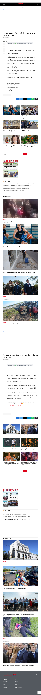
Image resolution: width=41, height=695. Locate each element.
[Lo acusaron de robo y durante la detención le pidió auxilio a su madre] (20, 208)
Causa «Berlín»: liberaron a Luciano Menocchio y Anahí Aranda (13, 190)
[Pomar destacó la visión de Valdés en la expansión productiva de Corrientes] (29, 429)
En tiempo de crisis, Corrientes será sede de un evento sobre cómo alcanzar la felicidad (11, 131)
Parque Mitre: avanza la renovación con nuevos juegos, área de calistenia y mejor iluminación (29, 146)
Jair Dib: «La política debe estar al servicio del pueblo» (12, 517)
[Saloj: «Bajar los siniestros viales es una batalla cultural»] (20, 576)
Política (4, 561)
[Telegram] (4, 51)
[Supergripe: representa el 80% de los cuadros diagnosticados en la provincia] (11, 139)
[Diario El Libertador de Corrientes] (20, 4)
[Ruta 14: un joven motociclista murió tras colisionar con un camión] (20, 311)
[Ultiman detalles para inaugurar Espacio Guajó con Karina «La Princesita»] (29, 442)
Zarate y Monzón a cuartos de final (10, 448)
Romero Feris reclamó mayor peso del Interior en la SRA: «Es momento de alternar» (16, 516)
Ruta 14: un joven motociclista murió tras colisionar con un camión (16, 323)
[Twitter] (4, 46)
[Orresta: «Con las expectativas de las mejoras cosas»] (11, 110)
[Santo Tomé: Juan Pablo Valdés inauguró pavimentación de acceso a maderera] (20, 601)
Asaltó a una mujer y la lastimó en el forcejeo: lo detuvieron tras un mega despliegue (20, 639)
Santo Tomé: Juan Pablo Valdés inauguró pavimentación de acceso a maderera (18, 614)
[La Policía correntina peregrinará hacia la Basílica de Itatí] (29, 124)
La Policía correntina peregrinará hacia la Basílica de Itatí (29, 131)
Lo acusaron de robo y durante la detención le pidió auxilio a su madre (17, 221)
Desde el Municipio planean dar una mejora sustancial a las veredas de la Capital (19, 272)
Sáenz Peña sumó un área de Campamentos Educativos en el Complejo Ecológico (16, 519)
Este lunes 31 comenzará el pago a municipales (10, 435)
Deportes (4, 245)
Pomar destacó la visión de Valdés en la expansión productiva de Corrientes (29, 435)
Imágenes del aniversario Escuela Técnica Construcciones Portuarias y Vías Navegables (29, 117)
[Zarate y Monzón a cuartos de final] (11, 442)
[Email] (4, 49)
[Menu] (4, 4)
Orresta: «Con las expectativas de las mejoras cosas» (10, 116)
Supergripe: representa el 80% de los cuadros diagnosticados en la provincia (11, 146)
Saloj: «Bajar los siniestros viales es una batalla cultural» (14, 588)
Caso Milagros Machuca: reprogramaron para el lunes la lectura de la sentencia (16, 188)
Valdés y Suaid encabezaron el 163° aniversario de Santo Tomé (15, 298)
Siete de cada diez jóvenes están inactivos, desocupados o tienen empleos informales (17, 185)
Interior (4, 296)
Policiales (4, 219)
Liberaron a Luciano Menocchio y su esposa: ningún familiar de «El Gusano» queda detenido (11, 463)
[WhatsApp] (4, 53)
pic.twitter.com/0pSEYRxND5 (14, 405)
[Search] (37, 4)
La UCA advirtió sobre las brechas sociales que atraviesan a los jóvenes (15, 514)
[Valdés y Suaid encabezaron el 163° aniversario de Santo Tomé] (20, 285)
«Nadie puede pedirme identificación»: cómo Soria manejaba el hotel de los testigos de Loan (29, 463)
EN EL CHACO (7, 181)
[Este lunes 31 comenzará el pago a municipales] (11, 429)
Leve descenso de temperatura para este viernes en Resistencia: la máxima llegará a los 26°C (18, 183)
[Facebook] (4, 44)
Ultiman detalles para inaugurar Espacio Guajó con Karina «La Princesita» (29, 449)
